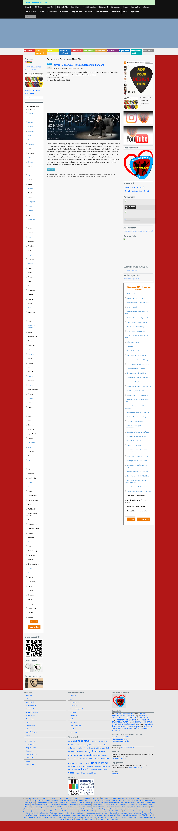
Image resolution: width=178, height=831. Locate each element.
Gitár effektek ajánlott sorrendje (92, 815)
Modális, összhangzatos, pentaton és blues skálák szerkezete (104, 802)
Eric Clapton (84, 748)
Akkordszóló (64, 802)
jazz (90, 758)
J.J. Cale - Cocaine (133, 294)
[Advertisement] (89, 33)
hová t (140, 718)
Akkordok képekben (146, 800)
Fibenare (31, 473)
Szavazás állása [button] (34, 627)
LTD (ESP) (31, 202)
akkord (70, 741)
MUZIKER (115, 774)
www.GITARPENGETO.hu (36, 2)
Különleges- (38, 7)
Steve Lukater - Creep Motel (136, 373)
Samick (30, 166)
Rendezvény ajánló (136, 51)
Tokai (30, 193)
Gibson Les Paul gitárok (92, 817)
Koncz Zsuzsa (107, 174)
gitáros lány (74, 755)
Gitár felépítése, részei (146, 815)
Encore (30, 376)
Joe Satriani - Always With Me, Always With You (136, 481)
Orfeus (30, 341)
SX (29, 460)
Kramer (30, 263)
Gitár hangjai (105, 798)
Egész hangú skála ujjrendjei (40, 804)
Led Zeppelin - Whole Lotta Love (138, 364)
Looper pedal (76, 815)
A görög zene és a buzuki (57, 813)
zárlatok (93, 773)
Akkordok (146, 7)
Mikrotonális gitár (29, 817)
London (151, 804)
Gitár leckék (88, 50)
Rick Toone (31, 312)
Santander (31, 345)
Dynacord (31, 451)
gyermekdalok (97, 755)
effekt (89, 745)
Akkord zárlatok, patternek (59, 804)
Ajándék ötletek (117, 811)
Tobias (30, 272)
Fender (30, 118)
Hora (29, 215)
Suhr (29, 546)
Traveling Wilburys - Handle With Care (137, 400)
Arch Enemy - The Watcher (136, 495)
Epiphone (31, 144)
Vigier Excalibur (33, 434)
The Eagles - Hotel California (136, 506)
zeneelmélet (79, 773)
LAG (29, 403)
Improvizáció (134, 11)
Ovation (30, 398)
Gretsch (30, 162)
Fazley (30, 586)
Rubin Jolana (32, 465)
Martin (30, 126)
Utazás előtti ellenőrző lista (53, 807)
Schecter (31, 354)
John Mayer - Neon (133, 342)
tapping (93, 769)
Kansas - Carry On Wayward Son (138, 395)
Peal (29, 456)
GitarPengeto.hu (33, 798)
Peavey (30, 604)
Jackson (30, 135)
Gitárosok (111, 50)
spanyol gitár (75, 769)
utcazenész (104, 769)
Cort (29, 140)
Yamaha (30, 131)
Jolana (30, 303)
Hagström (31, 255)
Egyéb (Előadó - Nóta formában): (138, 511)
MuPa (89, 763)
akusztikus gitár (101, 741)
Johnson (31, 595)
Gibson (30, 113)
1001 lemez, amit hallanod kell (90, 809)
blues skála (77, 745)
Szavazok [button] (34, 622)
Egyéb (71, 699)
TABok (125, 11)
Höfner (30, 188)
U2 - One (130, 346)
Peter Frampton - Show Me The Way (136, 312)
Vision (30, 179)
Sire (29, 237)
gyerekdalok (87, 755)
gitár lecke (94, 751)
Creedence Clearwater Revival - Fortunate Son (137, 451)
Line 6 (30, 482)
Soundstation (32, 608)
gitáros (102, 751)
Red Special (32, 509)
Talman (30, 559)
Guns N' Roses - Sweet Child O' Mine (136, 336)
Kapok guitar (32, 478)
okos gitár (71, 766)
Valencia (31, 317)
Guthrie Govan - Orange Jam (136, 436)
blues (70, 744)
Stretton (31, 171)
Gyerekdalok (100, 50)
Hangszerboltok (77, 11)
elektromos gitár (74, 748)
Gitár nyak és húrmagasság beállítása (120, 813)
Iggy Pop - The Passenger (136, 421)
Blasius (30, 577)
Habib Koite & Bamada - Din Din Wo (139, 491)
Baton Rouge (32, 336)
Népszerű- (28, 7)
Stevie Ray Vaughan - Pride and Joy (139, 386)
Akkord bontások (29, 802)
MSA (29, 250)
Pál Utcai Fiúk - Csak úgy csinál (137, 318)
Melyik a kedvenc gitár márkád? (137, 191)
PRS (29, 157)
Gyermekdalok (132, 804)
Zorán (99, 176)
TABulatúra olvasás (52, 800)
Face (29, 281)
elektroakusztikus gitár (99, 745)
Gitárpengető (59, 68)
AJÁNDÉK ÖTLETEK (30, 11)
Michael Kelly (32, 551)
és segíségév (129, 724)
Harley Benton (33, 500)
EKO (29, 504)
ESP (29, 175)
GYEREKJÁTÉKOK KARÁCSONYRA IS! (138, 231)
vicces (71, 772)
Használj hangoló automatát (42, 815)
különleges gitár (81, 763)
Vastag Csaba (79, 176)
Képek (125, 7)
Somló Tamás (51, 176)
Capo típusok (71, 813)
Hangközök (88, 800)
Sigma (30, 197)
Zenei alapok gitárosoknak (134, 809)
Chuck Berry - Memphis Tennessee (138, 377)
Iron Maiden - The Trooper (136, 441)
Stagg (30, 358)
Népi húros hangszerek (129, 817)
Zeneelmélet (76, 50)
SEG (29, 411)
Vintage (30, 184)
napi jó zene (99, 762)
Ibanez (30, 122)
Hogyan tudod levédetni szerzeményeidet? (66, 809)
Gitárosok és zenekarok (82, 798)
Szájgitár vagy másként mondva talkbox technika (92, 813)
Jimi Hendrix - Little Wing (135, 327)
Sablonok (123, 804)
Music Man (31, 219)
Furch (30, 268)
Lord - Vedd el (132, 307)
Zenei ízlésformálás (143, 807)
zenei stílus (86, 773)
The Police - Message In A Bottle (138, 412)
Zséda (104, 176)
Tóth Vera (70, 176)
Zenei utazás (148, 50)
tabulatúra (84, 769)
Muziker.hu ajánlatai (131, 278)
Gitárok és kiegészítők (64, 51)
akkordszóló (92, 741)
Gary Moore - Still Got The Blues (138, 476)
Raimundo (31, 555)
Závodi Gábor (90, 176)
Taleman (31, 381)
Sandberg (31, 438)
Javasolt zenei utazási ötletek (121, 737)
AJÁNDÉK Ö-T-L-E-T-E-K (87, 811)
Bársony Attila (71, 174)
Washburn (31, 350)
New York (28, 807)
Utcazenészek (115, 7)
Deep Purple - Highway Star (136, 331)
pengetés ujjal (87, 766)
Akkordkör (122, 800)
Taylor (30, 228)
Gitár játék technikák (89, 7)
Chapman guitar (33, 528)
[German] (28, 62)
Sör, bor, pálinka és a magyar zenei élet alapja (90, 807)
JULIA (30, 599)
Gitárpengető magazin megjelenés (108, 819)
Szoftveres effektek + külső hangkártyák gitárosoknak (120, 815)
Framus (30, 206)
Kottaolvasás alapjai (38, 800)
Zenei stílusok (75, 7)
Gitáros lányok (103, 7)
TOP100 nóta (64, 11)
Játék (50, 50)
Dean (30, 332)
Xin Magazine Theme (148, 798)
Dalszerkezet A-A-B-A (111, 804)
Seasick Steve (32, 495)
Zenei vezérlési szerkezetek (68, 800)
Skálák (81, 800)
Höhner (30, 299)
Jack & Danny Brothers (31, 514)
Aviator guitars (33, 520)
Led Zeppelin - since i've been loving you (136, 501)
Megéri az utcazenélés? (113, 807)
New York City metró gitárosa (110, 817)
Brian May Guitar (33, 564)
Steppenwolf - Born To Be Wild (137, 456)
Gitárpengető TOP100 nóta (135, 187)
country (86, 745)
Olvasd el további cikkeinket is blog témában (63, 811)
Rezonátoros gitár (42, 817)
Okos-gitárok (50, 7)
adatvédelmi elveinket (127, 748)
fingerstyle (93, 748)
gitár (99, 747)
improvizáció (83, 758)
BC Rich (30, 385)
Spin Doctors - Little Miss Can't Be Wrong (137, 466)
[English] (26, 62)
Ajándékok (28, 50)
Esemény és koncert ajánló (65, 798)
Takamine (31, 286)
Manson (30, 277)
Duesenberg (32, 581)
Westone (31, 429)
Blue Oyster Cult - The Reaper (137, 460)
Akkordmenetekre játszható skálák (80, 804)
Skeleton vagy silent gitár (75, 817)
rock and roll (106, 766)
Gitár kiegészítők (62, 7)
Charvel (30, 294)
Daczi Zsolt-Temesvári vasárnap (138, 432)
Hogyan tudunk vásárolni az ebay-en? (113, 809)
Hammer (31, 363)
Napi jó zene (124, 50)
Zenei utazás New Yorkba (121, 741)
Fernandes (31, 259)
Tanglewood (32, 573)
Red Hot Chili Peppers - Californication (134, 426)
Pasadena (31, 442)
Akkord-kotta (115, 11)
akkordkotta (81, 740)
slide (69, 769)
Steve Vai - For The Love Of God (138, 487)
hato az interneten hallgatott (132, 725)
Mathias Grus (32, 524)
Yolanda (31, 241)
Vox (29, 224)
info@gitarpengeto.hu (119, 758)
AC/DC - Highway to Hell (135, 390)
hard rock (76, 759)
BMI (29, 416)
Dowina (30, 210)
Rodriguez (31, 290)
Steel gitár (53, 817)
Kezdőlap (43, 798)
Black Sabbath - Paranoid (135, 351)
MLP (29, 420)
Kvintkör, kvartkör (111, 800)
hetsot (129, 714)
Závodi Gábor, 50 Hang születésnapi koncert (79, 65)
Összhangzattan (99, 800)
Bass (29, 469)
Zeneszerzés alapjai (102, 11)
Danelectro (32, 542)
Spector (30, 612)
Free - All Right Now (134, 445)
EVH (29, 447)
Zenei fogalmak (135, 7)
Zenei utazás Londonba (120, 739)
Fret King (31, 246)
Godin (30, 308)
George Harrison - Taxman (136, 368)
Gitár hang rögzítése (128, 807)
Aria (29, 367)
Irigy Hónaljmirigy (95, 174)
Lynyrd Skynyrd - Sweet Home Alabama (136, 407)
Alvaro (30, 321)
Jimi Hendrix (96, 759)
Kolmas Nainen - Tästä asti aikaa (138, 302)
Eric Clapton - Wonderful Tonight (138, 360)
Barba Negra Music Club (57, 174)
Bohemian (31, 487)
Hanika (30, 533)
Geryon (30, 233)
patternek (79, 766)
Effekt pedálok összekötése (61, 815)
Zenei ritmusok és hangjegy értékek (47, 802)
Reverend (31, 537)
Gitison (30, 590)
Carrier (30, 425)
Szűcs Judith (61, 176)
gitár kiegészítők (81, 751)
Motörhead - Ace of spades (136, 298)
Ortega (30, 568)
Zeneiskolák (88, 11)
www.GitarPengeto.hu (135, 767)
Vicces (42, 11)
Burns (30, 491)
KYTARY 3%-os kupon (132, 270)
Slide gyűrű (62, 817)
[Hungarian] (31, 62)
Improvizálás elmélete (77, 802)
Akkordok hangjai (133, 800)
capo (81, 745)
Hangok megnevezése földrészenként (122, 798)
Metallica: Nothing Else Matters (137, 471)
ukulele (98, 769)
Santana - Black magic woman (137, 355)
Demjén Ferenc (83, 174)
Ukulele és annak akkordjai (40, 813)
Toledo (30, 617)
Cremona (31, 153)
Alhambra (31, 372)
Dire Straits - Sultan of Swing (137, 322)
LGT (115, 174)
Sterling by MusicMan (30, 326)
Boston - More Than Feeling (136, 417)
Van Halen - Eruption (134, 382)
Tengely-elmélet (97, 804)
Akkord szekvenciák (90, 819)
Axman (30, 394)
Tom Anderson (33, 389)
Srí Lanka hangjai (38, 807)
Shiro (30, 148)
